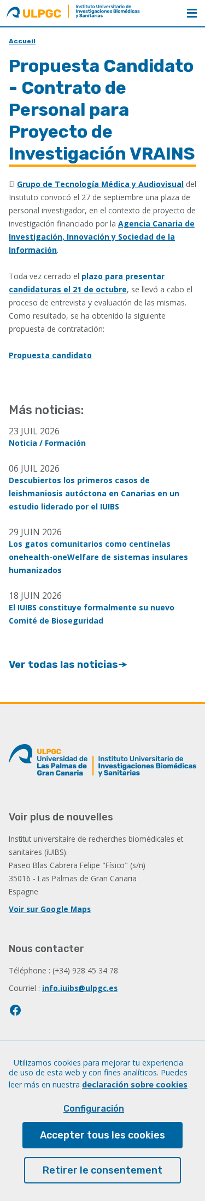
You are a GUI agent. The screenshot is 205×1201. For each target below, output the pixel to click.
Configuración (93, 1108)
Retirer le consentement (102, 1170)
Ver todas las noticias (63, 665)
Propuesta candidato (50, 355)
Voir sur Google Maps (50, 909)
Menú (192, 13)
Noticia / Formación (47, 443)
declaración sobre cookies (135, 1084)
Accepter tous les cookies (102, 1135)
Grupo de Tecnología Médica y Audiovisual (100, 184)
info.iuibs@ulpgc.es (80, 988)
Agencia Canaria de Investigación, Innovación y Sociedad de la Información (102, 236)
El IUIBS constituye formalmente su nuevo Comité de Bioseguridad (91, 614)
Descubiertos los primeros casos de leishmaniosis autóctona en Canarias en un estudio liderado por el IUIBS (94, 493)
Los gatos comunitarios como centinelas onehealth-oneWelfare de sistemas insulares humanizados (98, 557)
